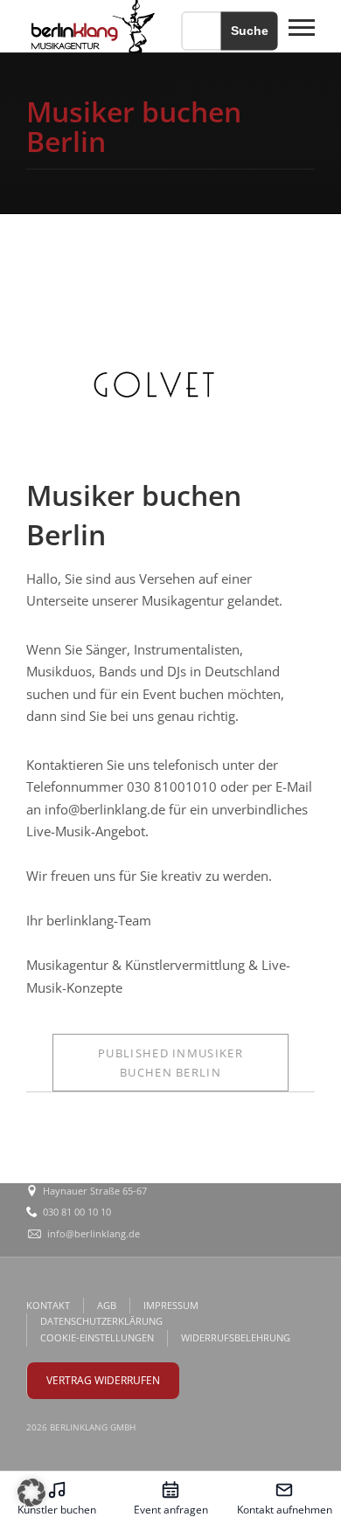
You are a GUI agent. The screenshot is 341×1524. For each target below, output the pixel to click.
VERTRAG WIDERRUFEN (103, 1380)
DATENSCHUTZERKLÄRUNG (101, 1320)
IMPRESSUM (170, 1305)
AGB (106, 1305)
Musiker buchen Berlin (170, 1062)
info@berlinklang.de (93, 1233)
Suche (249, 31)
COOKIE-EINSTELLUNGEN (97, 1337)
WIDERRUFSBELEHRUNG (235, 1337)
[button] (31, 1492)
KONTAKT (48, 1305)
